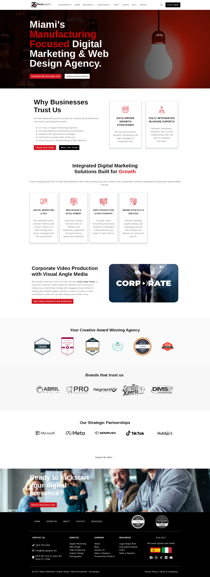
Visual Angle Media (86, 281)
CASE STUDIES (103, 5)
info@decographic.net (46, 550)
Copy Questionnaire (128, 546)
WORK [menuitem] (37, 521)
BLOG (134, 5)
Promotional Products (104, 556)
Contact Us (99, 550)
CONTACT (143, 5)
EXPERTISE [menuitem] (51, 521)
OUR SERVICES (64, 5)
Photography (76, 556)
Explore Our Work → (105, 457)
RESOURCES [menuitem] (96, 521)
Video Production (78, 550)
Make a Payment (102, 553)
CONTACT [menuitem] (80, 521)
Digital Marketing (78, 543)
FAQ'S (122, 550)
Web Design (75, 546)
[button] (36, 401)
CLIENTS (125, 5)
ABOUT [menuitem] (66, 521)
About (97, 543)
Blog (96, 546)
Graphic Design (77, 553)
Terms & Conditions (168, 571)
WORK (77, 5)
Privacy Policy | (152, 571)
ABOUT (116, 5)
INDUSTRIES (87, 5)
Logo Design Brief (127, 543)
